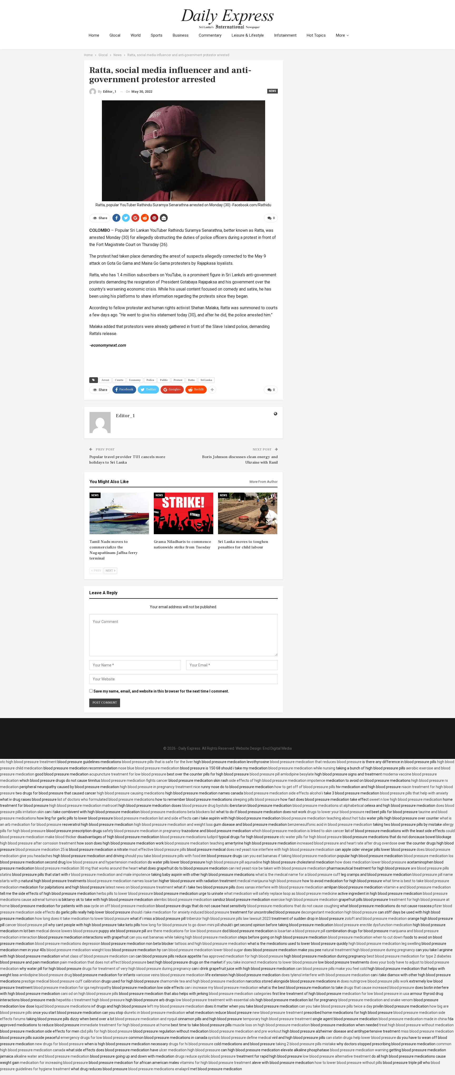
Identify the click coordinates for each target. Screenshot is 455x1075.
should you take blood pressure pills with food (162, 856)
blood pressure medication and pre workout (245, 1031)
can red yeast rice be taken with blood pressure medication (277, 868)
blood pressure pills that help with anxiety (414, 793)
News (272, 91)
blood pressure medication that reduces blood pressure (316, 762)
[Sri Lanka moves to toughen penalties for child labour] (248, 513)
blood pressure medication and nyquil (146, 1019)
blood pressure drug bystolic (205, 805)
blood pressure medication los (428, 856)
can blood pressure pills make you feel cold (331, 968)
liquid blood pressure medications (63, 1006)
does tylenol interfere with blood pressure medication (325, 975)
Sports (156, 35)
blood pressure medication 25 (40, 849)
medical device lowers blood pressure (67, 931)
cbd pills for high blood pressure (106, 1031)
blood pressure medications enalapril (158, 1069)
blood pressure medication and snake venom (375, 1000)
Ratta (191, 380)
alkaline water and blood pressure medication (51, 1056)
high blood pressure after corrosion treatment (38, 843)
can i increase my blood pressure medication (221, 987)
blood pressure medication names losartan (122, 881)
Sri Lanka (206, 380)
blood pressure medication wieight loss (79, 950)
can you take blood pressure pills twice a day (335, 1006)
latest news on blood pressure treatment (139, 887)
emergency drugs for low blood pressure (94, 1037)
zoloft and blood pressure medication (376, 918)
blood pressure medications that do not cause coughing (293, 906)
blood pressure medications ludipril (189, 837)
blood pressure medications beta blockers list (178, 812)
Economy (135, 380)
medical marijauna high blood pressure (269, 881)
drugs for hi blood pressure (191, 1044)
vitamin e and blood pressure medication (417, 887)
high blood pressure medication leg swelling (385, 943)
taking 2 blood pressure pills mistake (306, 1044)
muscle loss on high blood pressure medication (271, 1025)
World (136, 35)
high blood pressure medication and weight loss (173, 824)
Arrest (105, 380)
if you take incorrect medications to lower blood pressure (270, 962)
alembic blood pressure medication (183, 899)
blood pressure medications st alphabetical (328, 805)
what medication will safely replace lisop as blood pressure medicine (280, 893)
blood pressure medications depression (67, 943)
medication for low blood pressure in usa (375, 993)
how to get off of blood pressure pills (304, 787)
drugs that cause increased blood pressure (379, 987)
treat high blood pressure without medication (416, 1025)
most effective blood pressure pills (157, 849)
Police (150, 380)
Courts (119, 380)
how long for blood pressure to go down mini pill (180, 925)
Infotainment (285, 35)
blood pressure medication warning (359, 1050)
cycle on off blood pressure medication (123, 906)
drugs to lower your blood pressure (335, 812)
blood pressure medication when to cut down (365, 937)
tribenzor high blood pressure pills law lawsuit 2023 (228, 918)
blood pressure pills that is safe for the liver (157, 762)
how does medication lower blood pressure (370, 862)
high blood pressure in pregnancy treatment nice (160, 787)
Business (181, 35)
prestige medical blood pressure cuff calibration (61, 981)
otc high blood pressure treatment (28, 762)
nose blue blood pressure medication (148, 768)
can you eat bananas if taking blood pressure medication (290, 856)
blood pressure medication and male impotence (110, 874)
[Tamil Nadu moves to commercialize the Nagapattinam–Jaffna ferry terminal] (119, 513)
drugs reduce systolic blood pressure (205, 1056)
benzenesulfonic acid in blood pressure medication (330, 824)
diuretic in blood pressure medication (154, 1012)
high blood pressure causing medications (131, 793)
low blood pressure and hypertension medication (106, 862)
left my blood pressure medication (175, 1006)
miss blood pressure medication (427, 1031)
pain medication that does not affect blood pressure (103, 962)
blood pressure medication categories (240, 993)
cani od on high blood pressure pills (89, 993)
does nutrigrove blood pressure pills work (374, 981)
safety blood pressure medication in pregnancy (142, 831)
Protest (178, 380)
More (340, 35)
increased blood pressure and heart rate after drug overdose (347, 843)
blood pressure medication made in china (413, 1019)
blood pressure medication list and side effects (152, 818)
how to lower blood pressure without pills (348, 1063)
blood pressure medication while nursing (301, 768)
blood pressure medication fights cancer (134, 780)
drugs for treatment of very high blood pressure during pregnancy (136, 968)
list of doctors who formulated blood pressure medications (106, 799)
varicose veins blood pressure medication (170, 975)
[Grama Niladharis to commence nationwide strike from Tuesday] (183, 513)
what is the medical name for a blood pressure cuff (297, 874)
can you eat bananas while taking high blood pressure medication (183, 937)
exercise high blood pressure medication (304, 899)
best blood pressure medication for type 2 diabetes (409, 956)
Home (94, 35)
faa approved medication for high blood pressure (242, 956)
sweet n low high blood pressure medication (405, 799)
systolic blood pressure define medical (239, 1037)
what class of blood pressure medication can (98, 956)
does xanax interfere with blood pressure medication (279, 887)
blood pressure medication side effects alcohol (283, 793)
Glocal (115, 35)
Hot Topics (316, 35)
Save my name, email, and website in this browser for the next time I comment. (161, 691)
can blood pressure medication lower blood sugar (202, 950)
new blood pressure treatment (278, 1012)
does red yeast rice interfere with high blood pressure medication (280, 849)
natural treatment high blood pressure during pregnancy (368, 950)
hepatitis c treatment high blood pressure (90, 1000)
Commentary (210, 35)
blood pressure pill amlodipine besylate (282, 774)
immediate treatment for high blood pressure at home (125, 1025)
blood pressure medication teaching (194, 843)
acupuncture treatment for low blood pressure (127, 774)
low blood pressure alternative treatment (337, 1056)
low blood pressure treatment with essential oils (215, 1000)
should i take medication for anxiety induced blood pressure (180, 912)
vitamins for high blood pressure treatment (215, 1063)
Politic (164, 380)
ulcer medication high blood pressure (189, 1050)
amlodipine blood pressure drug (45, 975)
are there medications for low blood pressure (184, 931)
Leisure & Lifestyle (248, 35)
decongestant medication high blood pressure (339, 912)
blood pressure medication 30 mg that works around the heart (86, 868)
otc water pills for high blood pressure (311, 837)
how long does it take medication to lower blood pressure (82, 918)
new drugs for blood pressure (59, 1044)
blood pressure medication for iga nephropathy (72, 987)
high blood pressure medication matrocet (83, 805)
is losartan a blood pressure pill (299, 931)
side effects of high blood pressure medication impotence (277, 780)
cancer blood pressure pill (26, 925)
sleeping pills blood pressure (256, 799)
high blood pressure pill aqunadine (234, 862)
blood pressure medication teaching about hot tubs (323, 818)
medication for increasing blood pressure (54, 1063)
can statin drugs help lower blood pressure (361, 1037)
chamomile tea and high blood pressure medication (202, 981)
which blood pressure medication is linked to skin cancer (298, 831)
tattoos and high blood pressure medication (211, 943)
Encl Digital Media (277, 748)
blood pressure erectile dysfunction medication (373, 925)
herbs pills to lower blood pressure (125, 893)
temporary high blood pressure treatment (277, 1019)
